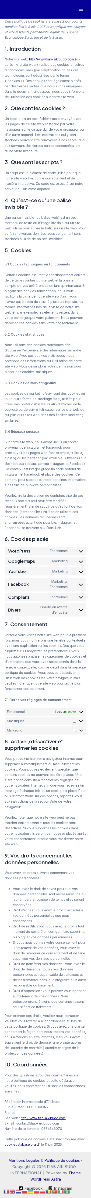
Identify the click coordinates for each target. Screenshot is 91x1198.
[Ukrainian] (31, 1191)
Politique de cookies (62, 1160)
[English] (13, 1191)
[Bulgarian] (37, 1191)
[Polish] (43, 1191)
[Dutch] (19, 1191)
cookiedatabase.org (20, 1144)
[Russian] (25, 1191)
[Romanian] (49, 1191)
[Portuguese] (55, 1191)
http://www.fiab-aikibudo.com (51, 59)
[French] (7, 1191)
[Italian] (61, 1191)
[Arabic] (67, 1191)
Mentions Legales (24, 1160)
